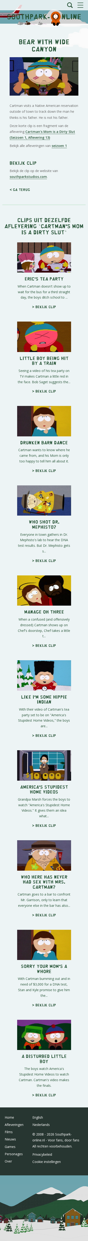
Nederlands (41, 1124)
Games (10, 1146)
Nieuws (10, 1139)
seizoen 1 (59, 145)
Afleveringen (14, 1124)
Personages (14, 1154)
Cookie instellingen (46, 1161)
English (37, 1117)
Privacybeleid (42, 1154)
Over (8, 1161)
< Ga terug (20, 189)
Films (9, 1132)
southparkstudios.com (28, 176)
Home (9, 1117)
